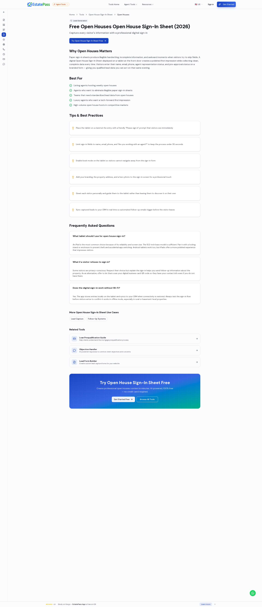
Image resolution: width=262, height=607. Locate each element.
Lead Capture (77, 319)
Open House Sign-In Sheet (101, 14)
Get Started (228, 4)
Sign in (211, 4)
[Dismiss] (215, 604)
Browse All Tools (147, 399)
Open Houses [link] (123, 14)
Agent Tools (129, 4)
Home (72, 14)
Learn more (205, 604)
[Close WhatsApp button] (258, 593)
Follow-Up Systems (97, 319)
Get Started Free (121, 399)
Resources (146, 4)
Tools (81, 14)
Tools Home (113, 4)
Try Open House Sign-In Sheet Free (87, 41)
